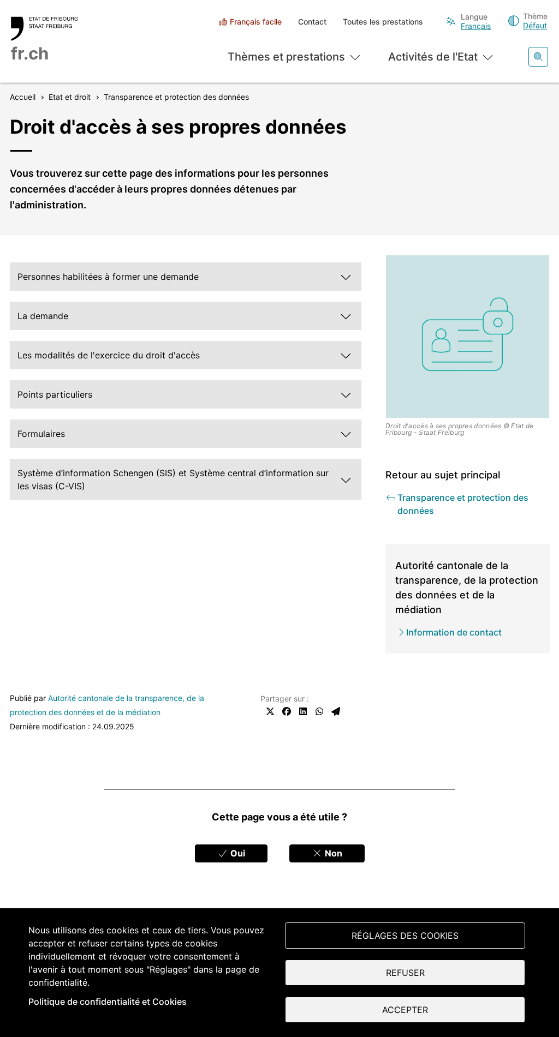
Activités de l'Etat (433, 56)
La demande (42, 315)
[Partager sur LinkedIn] (303, 711)
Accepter (405, 1009)
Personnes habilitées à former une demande (108, 276)
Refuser (405, 972)
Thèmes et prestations (286, 56)
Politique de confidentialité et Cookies (107, 1001)
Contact (312, 21)
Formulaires (41, 433)
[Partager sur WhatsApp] (319, 711)
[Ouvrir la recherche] (538, 57)
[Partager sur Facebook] (286, 711)
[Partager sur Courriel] (335, 711)
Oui (236, 853)
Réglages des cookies (405, 935)
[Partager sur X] (270, 711)
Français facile (256, 21)
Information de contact (454, 632)
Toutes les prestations (383, 21)
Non (332, 853)
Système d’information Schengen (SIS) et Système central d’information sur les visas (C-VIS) (173, 479)
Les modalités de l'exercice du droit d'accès (108, 355)
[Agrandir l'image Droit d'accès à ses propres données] (467, 337)
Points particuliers (54, 394)
